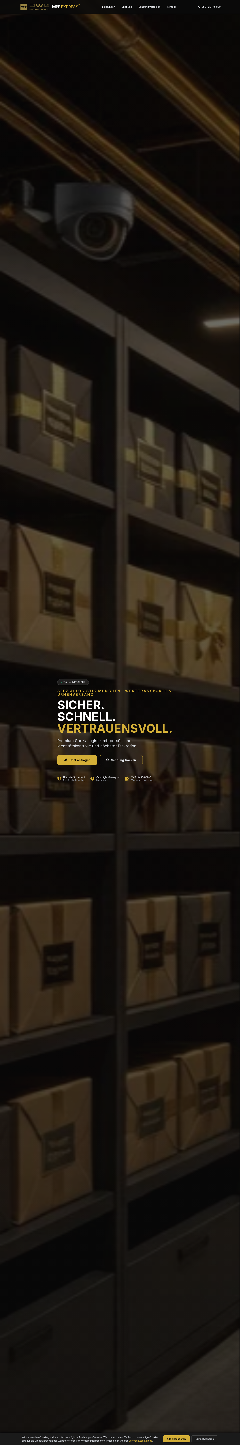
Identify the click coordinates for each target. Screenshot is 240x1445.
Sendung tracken (123, 760)
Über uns (127, 6)
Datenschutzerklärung (140, 1440)
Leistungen (108, 6)
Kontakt (171, 6)
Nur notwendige (204, 1439)
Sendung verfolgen (149, 6)
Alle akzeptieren (176, 1439)
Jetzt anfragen (79, 760)
